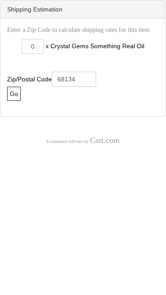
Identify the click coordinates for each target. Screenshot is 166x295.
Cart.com (105, 140)
